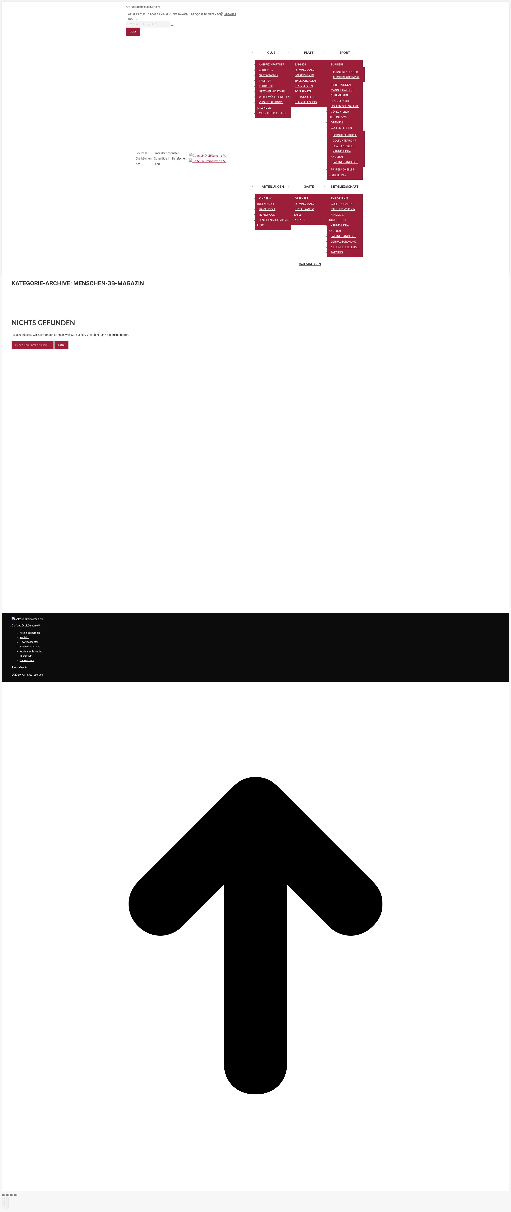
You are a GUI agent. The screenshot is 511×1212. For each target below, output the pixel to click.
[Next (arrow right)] (7, 1203)
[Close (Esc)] (3, 1195)
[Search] (172, 24)
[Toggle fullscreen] (11, 1195)
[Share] (7, 1195)
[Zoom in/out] (15, 1195)
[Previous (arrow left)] (3, 1203)
